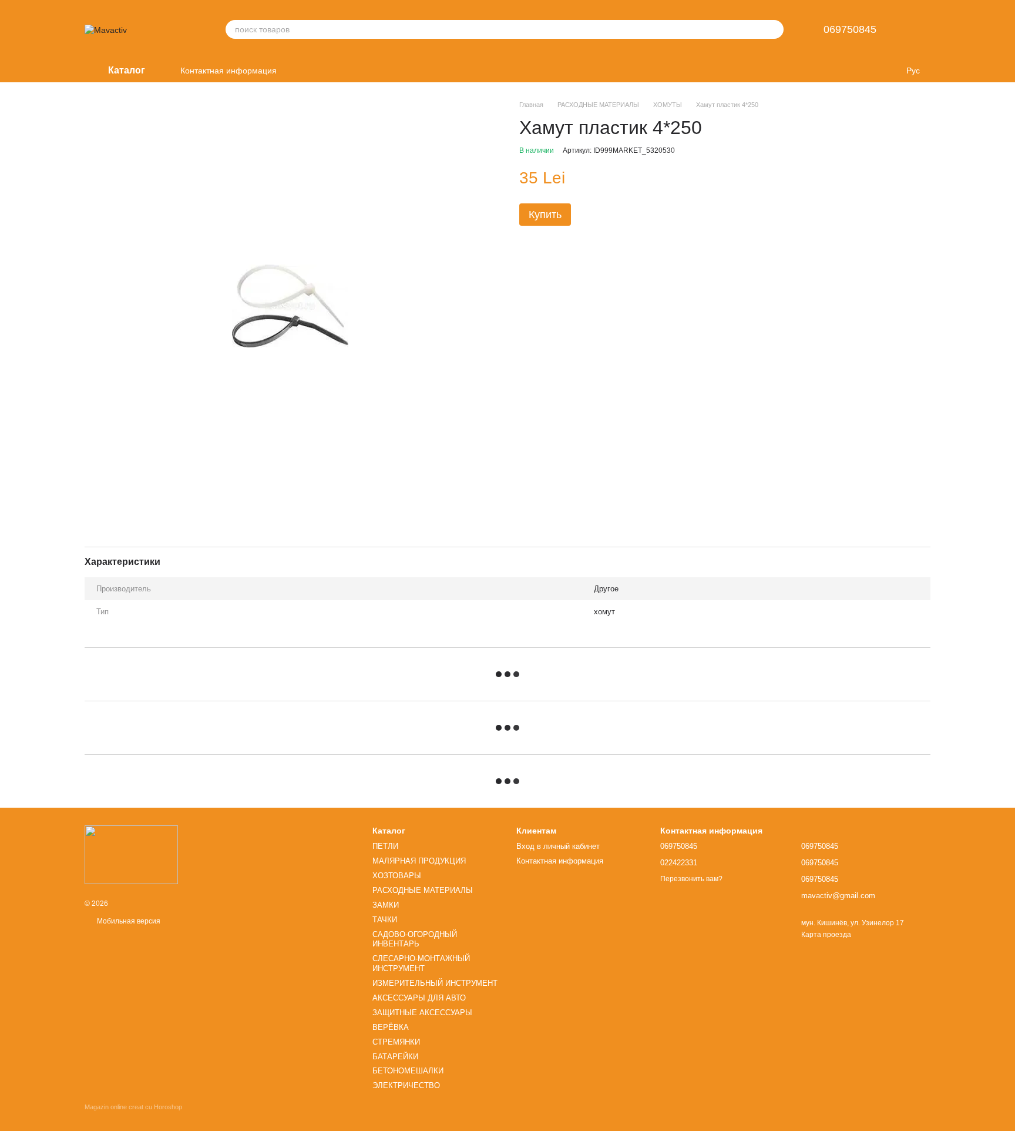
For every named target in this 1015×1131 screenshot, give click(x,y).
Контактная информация (228, 70)
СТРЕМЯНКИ (396, 1042)
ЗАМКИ (385, 905)
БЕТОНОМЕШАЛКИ (407, 1070)
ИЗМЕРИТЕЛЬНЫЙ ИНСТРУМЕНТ (435, 983)
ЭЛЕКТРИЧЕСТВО (406, 1085)
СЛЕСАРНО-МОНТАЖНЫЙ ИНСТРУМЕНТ (421, 963)
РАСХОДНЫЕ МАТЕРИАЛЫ (422, 890)
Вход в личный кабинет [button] (558, 846)
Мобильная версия (127, 921)
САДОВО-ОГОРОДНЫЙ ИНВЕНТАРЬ (414, 939)
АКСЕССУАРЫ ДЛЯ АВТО (419, 997)
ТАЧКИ (384, 919)
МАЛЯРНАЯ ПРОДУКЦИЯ (419, 860)
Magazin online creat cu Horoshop (133, 1106)
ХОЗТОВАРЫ (396, 875)
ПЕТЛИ (385, 846)
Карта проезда (826, 935)
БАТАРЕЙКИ (395, 1056)
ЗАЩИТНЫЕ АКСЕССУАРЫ (422, 1012)
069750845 (850, 29)
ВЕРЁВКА (390, 1027)
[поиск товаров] (774, 29)
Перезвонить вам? (691, 879)
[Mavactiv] (131, 854)
